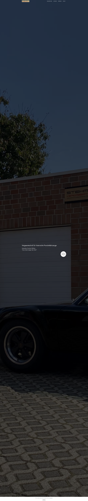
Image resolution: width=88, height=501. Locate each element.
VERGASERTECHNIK (49, 1)
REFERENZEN (59, 1)
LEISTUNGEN (55, 1)
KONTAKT (64, 1)
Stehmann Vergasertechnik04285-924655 (63, 254)
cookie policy (50, 498)
